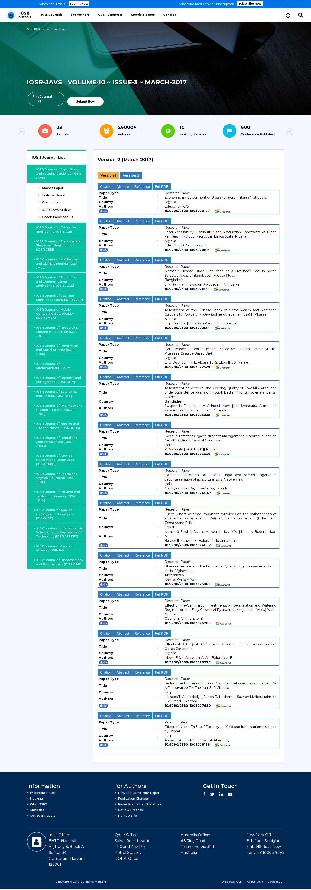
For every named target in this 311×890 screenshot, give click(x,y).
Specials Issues (143, 14)
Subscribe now (249, 3)
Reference (142, 186)
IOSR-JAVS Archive (56, 209)
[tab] (188, 453)
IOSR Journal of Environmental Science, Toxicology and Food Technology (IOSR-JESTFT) (59, 532)
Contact (169, 14)
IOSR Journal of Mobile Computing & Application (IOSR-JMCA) (55, 313)
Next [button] (273, 132)
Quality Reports (110, 14)
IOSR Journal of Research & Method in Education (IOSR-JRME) (57, 332)
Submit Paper (52, 188)
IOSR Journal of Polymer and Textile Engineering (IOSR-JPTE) (58, 496)
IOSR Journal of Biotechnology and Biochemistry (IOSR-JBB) (59, 562)
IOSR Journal (42, 29)
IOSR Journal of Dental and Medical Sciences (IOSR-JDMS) (56, 442)
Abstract (123, 186)
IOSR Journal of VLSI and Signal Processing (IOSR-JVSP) (59, 297)
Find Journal (42, 96)
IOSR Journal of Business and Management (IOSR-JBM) (58, 380)
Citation (105, 186)
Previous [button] (37, 132)
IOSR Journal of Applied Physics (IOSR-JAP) (54, 548)
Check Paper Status (57, 217)
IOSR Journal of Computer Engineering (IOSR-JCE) (56, 229)
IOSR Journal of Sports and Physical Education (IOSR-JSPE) (56, 478)
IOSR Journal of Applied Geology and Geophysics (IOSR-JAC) (55, 514)
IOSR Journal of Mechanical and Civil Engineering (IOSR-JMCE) (57, 263)
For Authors (80, 14)
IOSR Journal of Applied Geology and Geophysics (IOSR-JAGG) (55, 460)
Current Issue (52, 202)
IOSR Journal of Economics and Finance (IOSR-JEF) (56, 393)
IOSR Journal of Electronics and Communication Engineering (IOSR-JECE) (57, 281)
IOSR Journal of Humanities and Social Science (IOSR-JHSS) (57, 350)
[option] (155, 4)
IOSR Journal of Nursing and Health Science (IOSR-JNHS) (58, 425)
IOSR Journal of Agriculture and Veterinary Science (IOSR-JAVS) (59, 173)
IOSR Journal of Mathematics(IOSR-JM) (53, 366)
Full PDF (161, 186)
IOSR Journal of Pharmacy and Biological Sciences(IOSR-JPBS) (59, 410)
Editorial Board (53, 195)
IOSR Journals (51, 14)
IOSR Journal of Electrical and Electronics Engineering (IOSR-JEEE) (58, 245)
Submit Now (79, 3)
